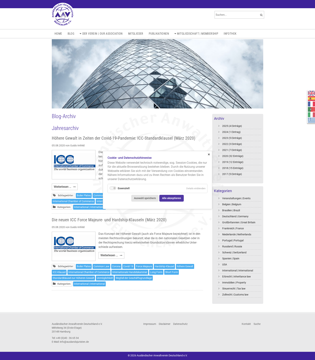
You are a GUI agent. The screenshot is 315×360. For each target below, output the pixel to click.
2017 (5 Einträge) (232, 174)
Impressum (149, 323)
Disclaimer (164, 323)
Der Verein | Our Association (102, 33)
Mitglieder (135, 33)
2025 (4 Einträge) (232, 125)
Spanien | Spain (230, 258)
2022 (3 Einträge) (232, 144)
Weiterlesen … (66, 187)
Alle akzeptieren (171, 198)
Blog (71, 33)
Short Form (171, 272)
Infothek (230, 33)
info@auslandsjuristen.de (74, 341)
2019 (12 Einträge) (232, 162)
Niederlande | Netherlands (236, 234)
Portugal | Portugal (233, 240)
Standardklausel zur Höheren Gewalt (73, 278)
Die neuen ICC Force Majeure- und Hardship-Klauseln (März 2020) (109, 219)
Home (58, 33)
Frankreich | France (233, 228)
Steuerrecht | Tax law (234, 288)
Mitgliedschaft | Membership (197, 33)
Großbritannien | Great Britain (238, 222)
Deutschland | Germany (235, 216)
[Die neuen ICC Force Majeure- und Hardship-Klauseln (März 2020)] (74, 246)
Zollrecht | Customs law (235, 294)
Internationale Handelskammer (129, 272)
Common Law (101, 195)
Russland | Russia (232, 246)
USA (224, 264)
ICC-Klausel (59, 272)
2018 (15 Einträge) (232, 168)
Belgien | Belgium (231, 204)
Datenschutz (180, 323)
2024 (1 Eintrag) (231, 132)
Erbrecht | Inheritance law (236, 276)
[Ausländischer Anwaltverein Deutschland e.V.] (63, 14)
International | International (237, 270)
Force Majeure (144, 266)
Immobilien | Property (234, 282)
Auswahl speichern (145, 198)
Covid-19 (128, 266)
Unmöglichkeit (105, 278)
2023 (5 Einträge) (232, 138)
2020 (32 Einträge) (232, 156)
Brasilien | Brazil (231, 210)
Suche (257, 323)
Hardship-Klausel (164, 266)
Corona (116, 266)
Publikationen (159, 33)
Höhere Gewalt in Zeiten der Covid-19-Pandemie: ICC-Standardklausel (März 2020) (123, 138)
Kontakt (246, 323)
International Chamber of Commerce (73, 201)
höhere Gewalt (185, 266)
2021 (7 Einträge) (232, 150)
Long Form (156, 272)
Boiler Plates (84, 195)
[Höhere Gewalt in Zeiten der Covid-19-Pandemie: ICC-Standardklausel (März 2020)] (74, 164)
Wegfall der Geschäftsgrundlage (134, 278)
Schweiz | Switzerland (234, 252)
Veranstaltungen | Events (236, 198)
